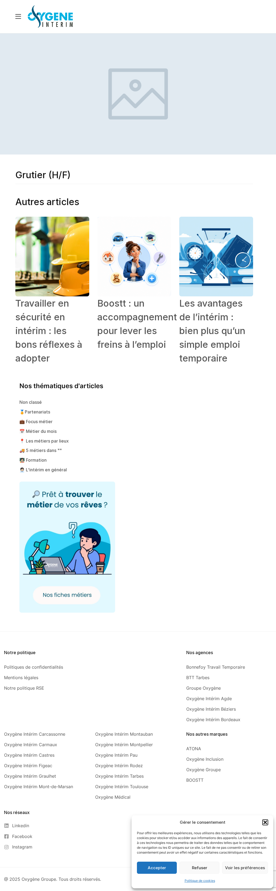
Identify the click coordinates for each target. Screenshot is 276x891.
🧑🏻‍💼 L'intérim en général (43, 469)
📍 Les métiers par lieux (44, 441)
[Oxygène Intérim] (50, 16)
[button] (265, 822)
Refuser (199, 867)
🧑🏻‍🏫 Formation (33, 460)
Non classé (30, 402)
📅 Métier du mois (38, 431)
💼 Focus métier (36, 421)
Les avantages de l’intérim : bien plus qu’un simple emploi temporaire (212, 331)
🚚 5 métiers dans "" (40, 450)
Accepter (157, 867)
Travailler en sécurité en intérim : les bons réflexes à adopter (48, 331)
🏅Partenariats (34, 412)
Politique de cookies (200, 881)
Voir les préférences (245, 867)
